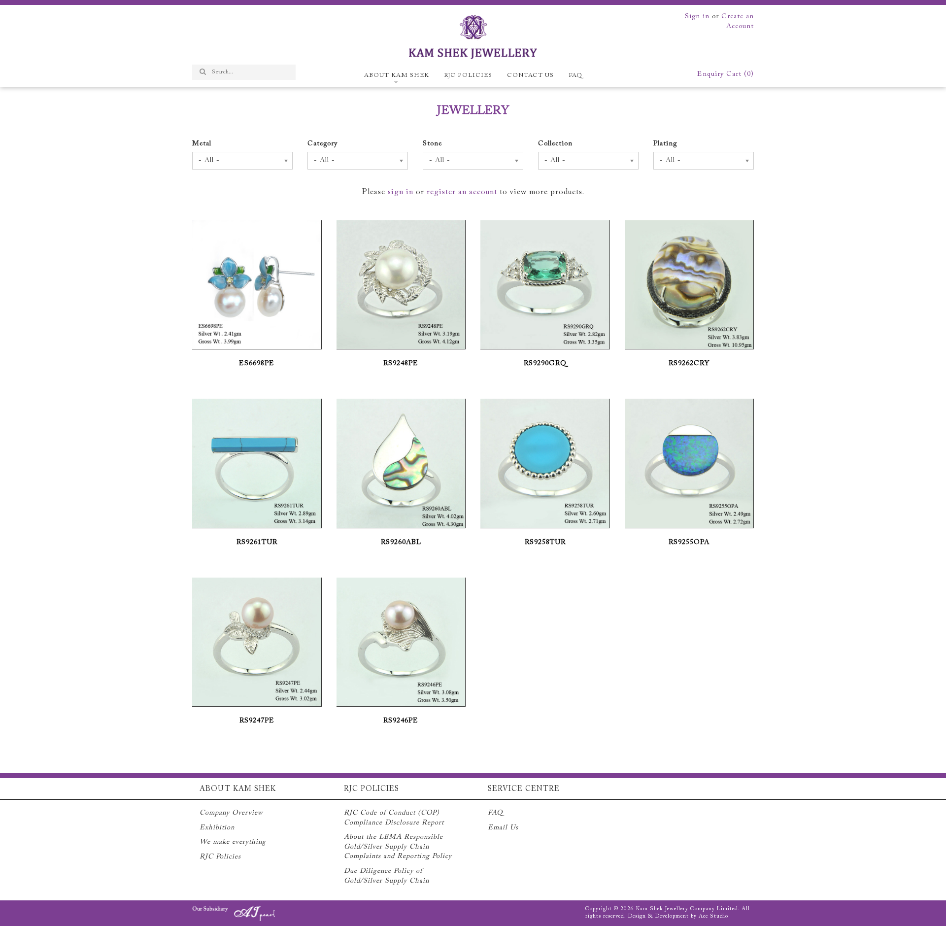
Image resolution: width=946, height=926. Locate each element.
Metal (201, 143)
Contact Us (530, 75)
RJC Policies (468, 75)
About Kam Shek (396, 75)
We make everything (233, 842)
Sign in (697, 16)
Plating (665, 143)
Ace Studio (713, 916)
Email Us (503, 827)
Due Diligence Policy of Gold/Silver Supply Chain (386, 876)
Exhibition (217, 827)
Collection (555, 143)
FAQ (575, 75)
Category (322, 143)
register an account (462, 192)
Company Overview (231, 813)
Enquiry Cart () (725, 74)
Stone (432, 143)
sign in (400, 192)
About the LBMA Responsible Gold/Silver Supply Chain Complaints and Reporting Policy (398, 847)
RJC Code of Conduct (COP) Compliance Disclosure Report (394, 818)
